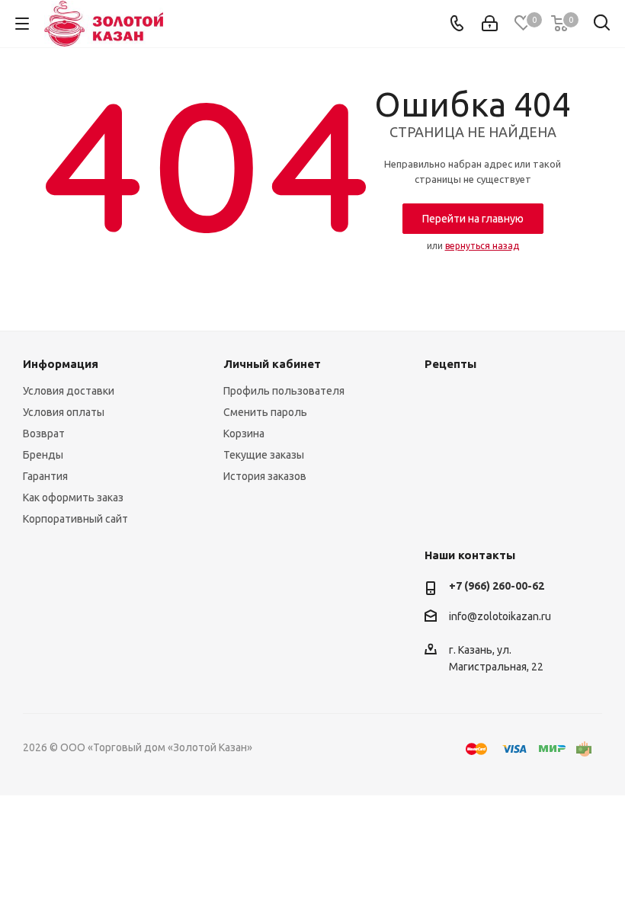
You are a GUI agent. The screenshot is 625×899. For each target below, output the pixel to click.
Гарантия (45, 476)
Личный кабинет (272, 363)
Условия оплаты (63, 412)
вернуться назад (482, 246)
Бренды (43, 455)
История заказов (264, 476)
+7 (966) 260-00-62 (496, 586)
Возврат (44, 433)
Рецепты (450, 363)
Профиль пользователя (284, 391)
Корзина (243, 433)
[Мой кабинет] (490, 24)
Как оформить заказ (73, 497)
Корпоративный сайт (75, 519)
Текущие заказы (263, 455)
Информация (60, 363)
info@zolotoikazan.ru (500, 616)
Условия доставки (68, 391)
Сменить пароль (265, 412)
